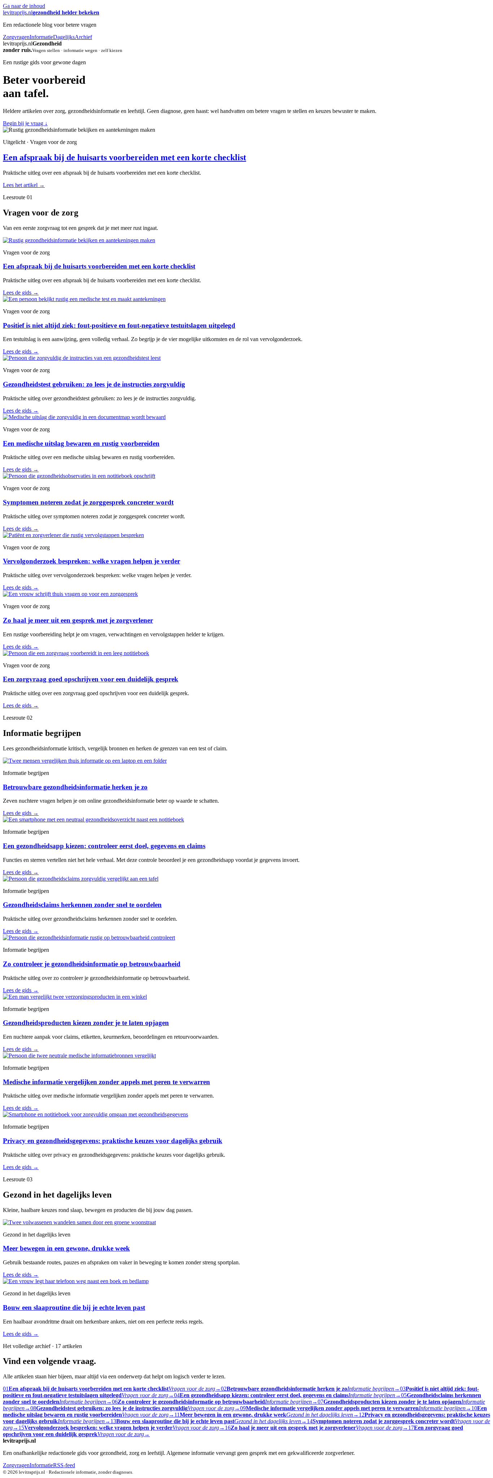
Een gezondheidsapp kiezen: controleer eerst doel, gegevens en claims (104, 846)
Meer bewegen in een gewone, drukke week (66, 1248)
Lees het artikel (24, 185)
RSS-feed (64, 1465)
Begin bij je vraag (25, 123)
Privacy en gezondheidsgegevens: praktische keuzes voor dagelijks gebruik (112, 1141)
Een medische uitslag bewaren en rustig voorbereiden (81, 443)
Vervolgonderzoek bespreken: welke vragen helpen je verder (91, 561)
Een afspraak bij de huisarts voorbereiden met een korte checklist (124, 157)
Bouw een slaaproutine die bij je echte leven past (74, 1307)
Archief (83, 37)
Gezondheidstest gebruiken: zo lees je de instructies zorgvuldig (94, 384)
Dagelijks (64, 37)
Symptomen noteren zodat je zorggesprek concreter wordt (88, 502)
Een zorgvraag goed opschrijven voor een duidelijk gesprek (90, 679)
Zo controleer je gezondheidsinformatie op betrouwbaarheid (91, 964)
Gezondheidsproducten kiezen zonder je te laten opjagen (86, 1022)
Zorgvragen (16, 37)
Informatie (41, 37)
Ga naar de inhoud (24, 6)
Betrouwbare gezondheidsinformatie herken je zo (75, 787)
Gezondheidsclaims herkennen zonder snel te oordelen (82, 904)
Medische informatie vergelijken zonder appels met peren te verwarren (106, 1082)
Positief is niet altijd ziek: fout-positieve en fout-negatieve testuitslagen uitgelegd (119, 325)
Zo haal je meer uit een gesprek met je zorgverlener (78, 620)
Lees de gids (21, 292)
